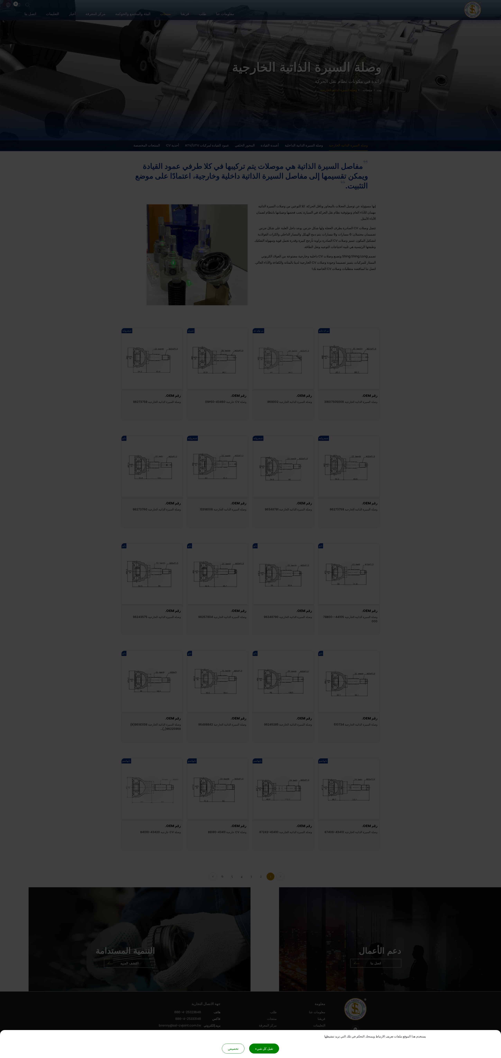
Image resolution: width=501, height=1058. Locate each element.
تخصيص (233, 1048)
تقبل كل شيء (264, 1048)
